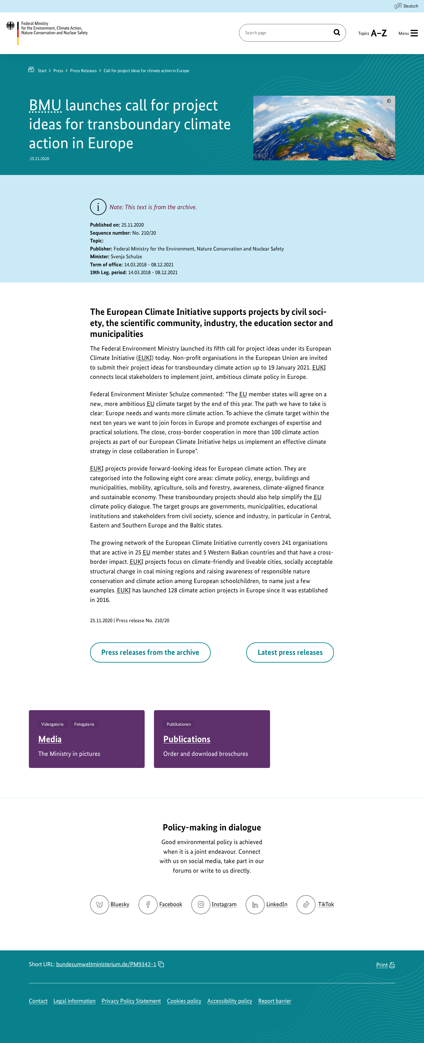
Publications (186, 738)
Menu (404, 33)
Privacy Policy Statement (131, 1000)
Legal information (74, 1000)
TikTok (326, 904)
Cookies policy (184, 1000)
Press (58, 70)
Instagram (224, 904)
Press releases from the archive (150, 652)
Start (42, 70)
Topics (363, 36)
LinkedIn (276, 904)
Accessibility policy (229, 1000)
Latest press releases (290, 652)
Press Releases (83, 70)
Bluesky (120, 904)
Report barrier (274, 1000)
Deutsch (411, 5)
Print (382, 964)
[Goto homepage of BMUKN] (50, 33)
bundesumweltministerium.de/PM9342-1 (106, 964)
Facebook (170, 904)
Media (50, 738)
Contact (38, 1000)
